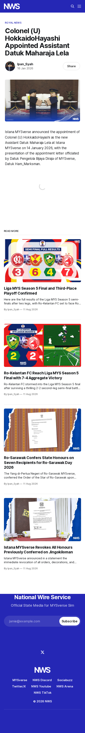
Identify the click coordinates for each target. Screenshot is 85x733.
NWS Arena (65, 686)
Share (71, 66)
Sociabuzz (65, 680)
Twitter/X (19, 686)
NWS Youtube (41, 686)
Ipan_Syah (25, 64)
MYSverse (19, 680)
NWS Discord (42, 680)
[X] (42, 652)
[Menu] (79, 6)
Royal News (13, 22)
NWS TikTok (42, 692)
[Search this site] (72, 6)
